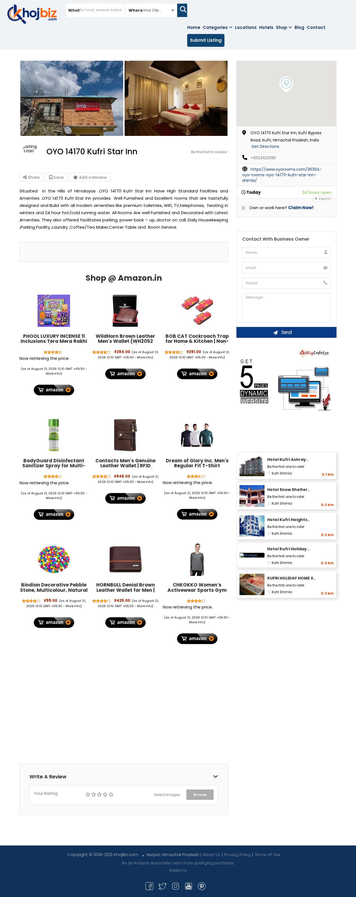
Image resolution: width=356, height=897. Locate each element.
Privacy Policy (237, 854)
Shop (281, 27)
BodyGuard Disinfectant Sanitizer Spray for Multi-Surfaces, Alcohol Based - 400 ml (54, 468)
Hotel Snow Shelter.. (288, 489)
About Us (212, 854)
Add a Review (92, 177)
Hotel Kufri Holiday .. (288, 549)
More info (53, 373)
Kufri (276, 473)
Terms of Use (267, 854)
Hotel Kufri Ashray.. (287, 459)
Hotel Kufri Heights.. (288, 519)
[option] (71, 98)
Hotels (266, 27)
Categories (215, 27)
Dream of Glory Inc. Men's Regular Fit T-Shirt (197, 463)
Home (193, 27)
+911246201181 (263, 158)
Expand (324, 198)
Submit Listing (206, 40)
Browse (200, 794)
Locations (246, 27)
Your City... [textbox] (152, 10)
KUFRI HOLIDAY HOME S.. (291, 578)
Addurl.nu (178, 870)
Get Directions (265, 146)
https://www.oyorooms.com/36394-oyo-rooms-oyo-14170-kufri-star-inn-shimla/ (282, 175)
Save (58, 177)
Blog (299, 27)
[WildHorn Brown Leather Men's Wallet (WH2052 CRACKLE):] (125, 311)
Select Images (167, 794)
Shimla (286, 473)
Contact (316, 27)
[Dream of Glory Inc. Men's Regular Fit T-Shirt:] (197, 435)
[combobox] (151, 10)
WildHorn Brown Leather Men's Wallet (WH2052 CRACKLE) (125, 341)
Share (33, 177)
